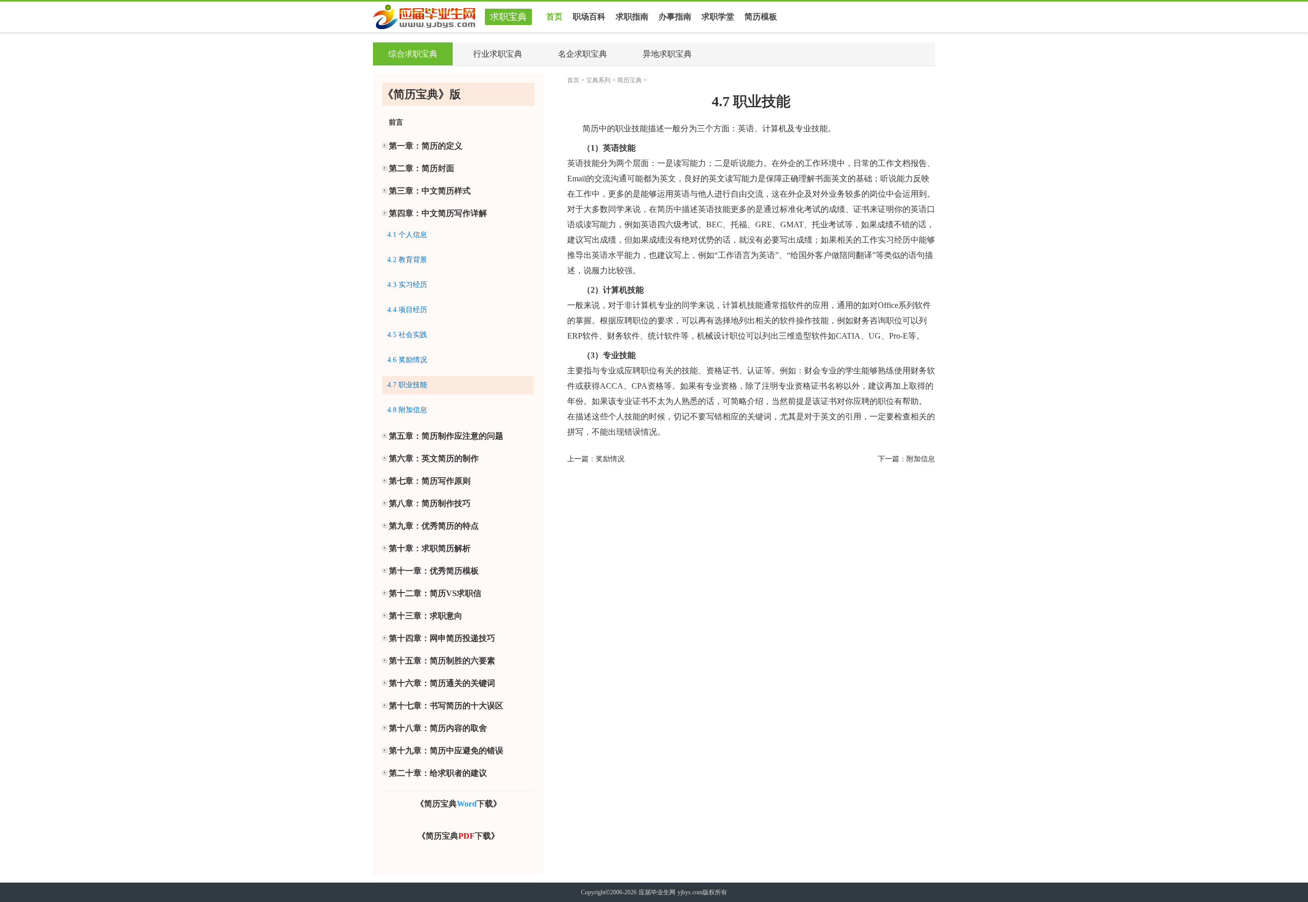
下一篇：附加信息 (906, 459)
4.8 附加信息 (407, 410)
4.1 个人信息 (407, 235)
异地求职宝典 (667, 54)
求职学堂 (718, 16)
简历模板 (760, 16)
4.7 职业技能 (407, 385)
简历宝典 (629, 80)
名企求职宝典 (582, 54)
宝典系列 (598, 80)
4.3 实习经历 (407, 285)
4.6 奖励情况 (407, 360)
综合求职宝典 (412, 54)
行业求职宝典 (497, 54)
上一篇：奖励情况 (595, 459)
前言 (396, 122)
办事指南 (675, 16)
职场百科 (589, 16)
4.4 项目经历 (407, 310)
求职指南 (632, 16)
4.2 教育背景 (407, 260)
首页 (554, 16)
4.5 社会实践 (407, 335)
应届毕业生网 (657, 892)
